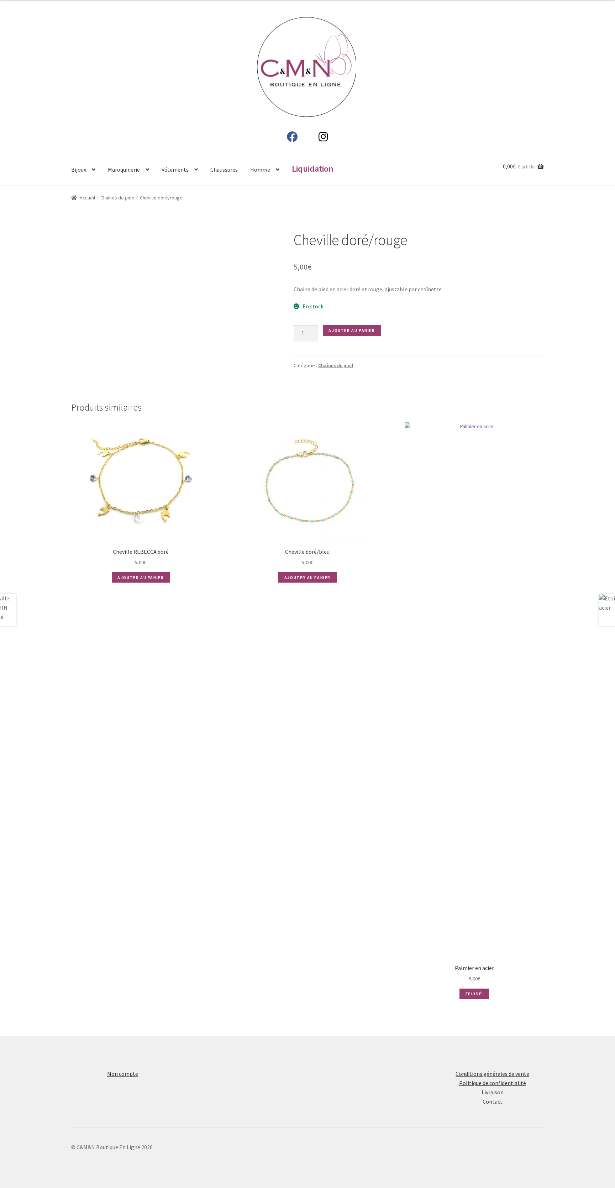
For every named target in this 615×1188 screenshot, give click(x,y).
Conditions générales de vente (492, 1073)
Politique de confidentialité (492, 1083)
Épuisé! (474, 993)
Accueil (87, 197)
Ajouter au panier (351, 330)
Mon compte (122, 1073)
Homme (260, 169)
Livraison (493, 1092)
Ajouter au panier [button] (140, 577)
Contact (493, 1101)
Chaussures (224, 169)
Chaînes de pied (117, 197)
